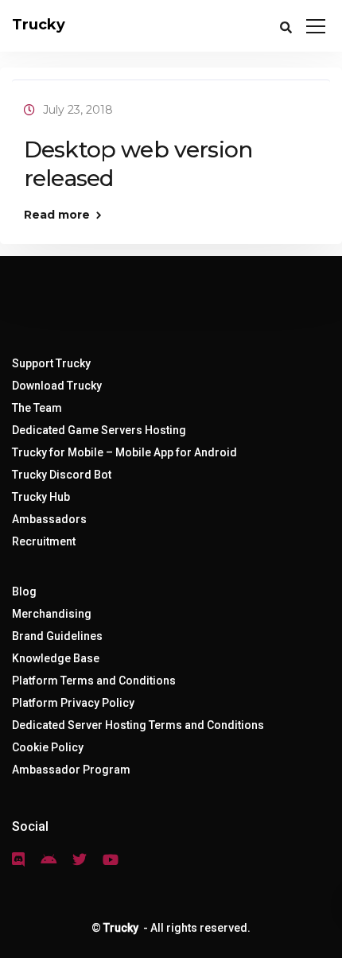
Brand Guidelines (57, 636)
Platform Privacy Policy (73, 702)
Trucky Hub (41, 497)
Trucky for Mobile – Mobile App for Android (124, 452)
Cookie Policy (48, 747)
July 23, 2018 (78, 110)
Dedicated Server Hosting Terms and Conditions (138, 725)
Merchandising (51, 613)
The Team (37, 407)
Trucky (38, 24)
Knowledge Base (55, 658)
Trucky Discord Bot (61, 474)
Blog (24, 591)
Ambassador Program (71, 769)
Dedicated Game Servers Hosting (99, 430)
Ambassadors (49, 519)
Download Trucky (57, 385)
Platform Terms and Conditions (94, 680)
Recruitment (44, 541)
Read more (57, 214)
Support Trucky (51, 363)
